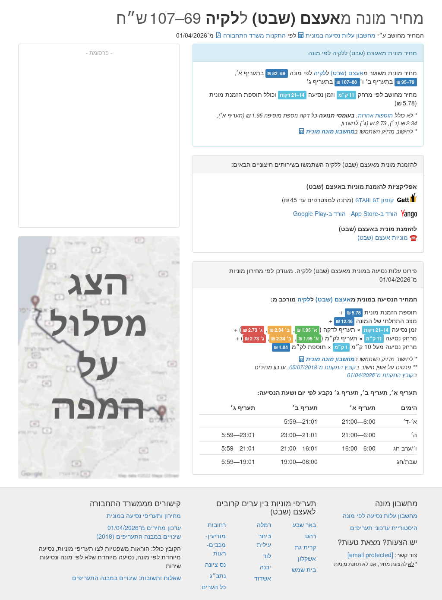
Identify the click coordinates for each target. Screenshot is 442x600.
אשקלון (307, 558)
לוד (267, 555)
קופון (374, 199)
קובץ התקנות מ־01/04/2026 (380, 375)
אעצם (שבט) (347, 72)
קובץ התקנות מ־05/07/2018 (322, 367)
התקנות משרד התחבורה (253, 35)
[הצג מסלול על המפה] (99, 357)
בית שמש (304, 569)
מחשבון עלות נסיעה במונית (340, 35)
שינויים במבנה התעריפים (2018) (138, 536)
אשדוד (262, 578)
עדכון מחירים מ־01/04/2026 (144, 527)
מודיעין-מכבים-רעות (215, 544)
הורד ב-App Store (374, 213)
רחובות (217, 524)
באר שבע (304, 524)
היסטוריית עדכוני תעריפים (383, 527)
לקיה (320, 72)
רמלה (264, 524)
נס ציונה (215, 564)
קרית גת (305, 547)
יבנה (265, 566)
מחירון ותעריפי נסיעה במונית (144, 515)
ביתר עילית (264, 540)
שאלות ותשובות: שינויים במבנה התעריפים (126, 577)
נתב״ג (218, 575)
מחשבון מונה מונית (329, 131)
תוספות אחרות (375, 115)
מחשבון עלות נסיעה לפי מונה (380, 515)
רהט (310, 535)
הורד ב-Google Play (319, 213)
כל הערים (214, 586)
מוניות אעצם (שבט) (382, 237)
